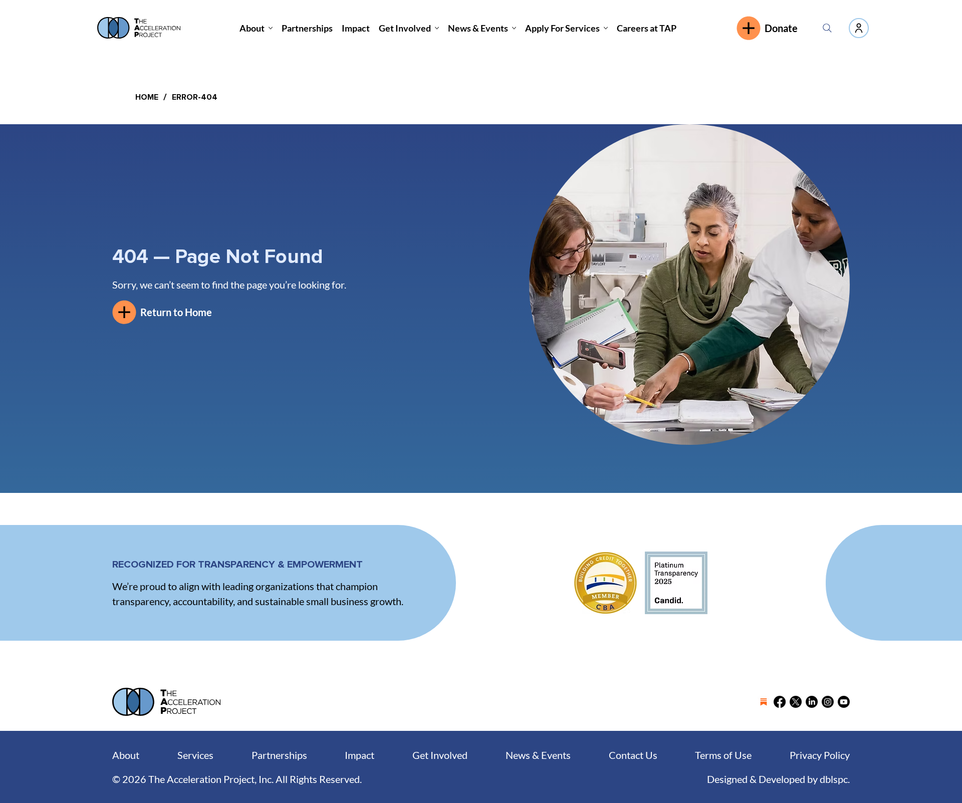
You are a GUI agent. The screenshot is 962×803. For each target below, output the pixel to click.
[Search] (827, 28)
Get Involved (439, 755)
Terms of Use (723, 755)
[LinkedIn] (812, 702)
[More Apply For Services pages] (606, 28)
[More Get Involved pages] (437, 28)
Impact (359, 755)
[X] (796, 702)
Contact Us (633, 755)
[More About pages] (271, 28)
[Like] (859, 28)
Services (195, 755)
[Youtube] (844, 702)
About (125, 755)
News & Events (538, 755)
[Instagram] (828, 702)
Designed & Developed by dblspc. (778, 779)
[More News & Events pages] (514, 28)
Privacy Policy (820, 755)
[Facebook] (780, 702)
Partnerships (279, 755)
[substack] (764, 702)
